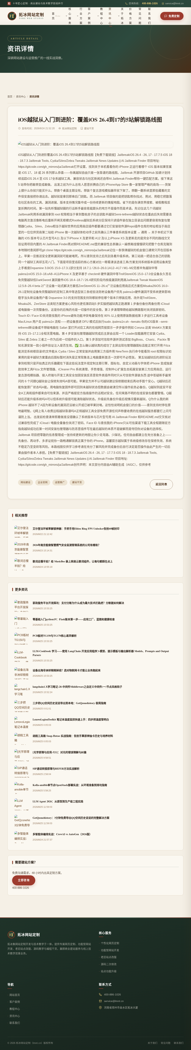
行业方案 (81, 15)
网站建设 (25, 482)
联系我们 (149, 15)
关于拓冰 (122, 15)
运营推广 (60, 482)
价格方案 (130, 15)
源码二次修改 (109, 964)
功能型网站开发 (110, 950)
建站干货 (77, 482)
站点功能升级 (109, 971)
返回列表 (161, 484)
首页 (56, 16)
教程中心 (101, 15)
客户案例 (89, 15)
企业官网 (43, 482)
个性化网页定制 (110, 943)
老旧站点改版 (109, 957)
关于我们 (152, 1043)
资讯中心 (110, 15)
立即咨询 (23, 880)
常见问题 (140, 15)
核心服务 (69, 15)
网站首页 (15, 995)
